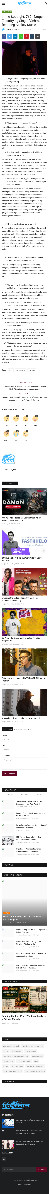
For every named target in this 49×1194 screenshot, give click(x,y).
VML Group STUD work (11, 1046)
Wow (25, 440)
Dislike (16, 425)
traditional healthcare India (35, 1071)
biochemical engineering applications (16, 1056)
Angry (6, 440)
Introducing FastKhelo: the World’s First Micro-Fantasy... (22, 559)
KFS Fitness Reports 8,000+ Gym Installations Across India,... (28, 838)
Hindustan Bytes (12, 29)
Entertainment (7, 12)
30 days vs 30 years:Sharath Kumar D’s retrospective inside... (31, 955)
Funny (35, 425)
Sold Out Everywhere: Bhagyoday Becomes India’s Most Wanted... (29, 802)
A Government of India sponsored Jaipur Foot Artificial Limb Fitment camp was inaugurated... (24, 387)
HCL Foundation (17, 1066)
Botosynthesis (37, 1056)
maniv (18, 830)
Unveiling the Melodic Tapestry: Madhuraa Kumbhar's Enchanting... (20, 599)
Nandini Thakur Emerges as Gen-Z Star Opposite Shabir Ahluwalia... (30, 1143)
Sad (16, 440)
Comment (6, 755)
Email (4, 745)
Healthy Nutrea (8, 1061)
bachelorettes (16, 1051)
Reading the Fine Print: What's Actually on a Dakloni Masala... (24, 1018)
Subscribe (41, 1169)
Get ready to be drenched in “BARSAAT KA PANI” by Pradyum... (24, 679)
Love (25, 425)
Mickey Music (20, 370)
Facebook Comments (22, 729)
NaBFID (5, 1051)
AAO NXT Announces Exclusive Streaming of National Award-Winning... (21, 519)
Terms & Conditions (24, 1185)
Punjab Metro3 (6, 564)
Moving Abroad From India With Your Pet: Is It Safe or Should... (30, 966)
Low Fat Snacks (30, 1051)
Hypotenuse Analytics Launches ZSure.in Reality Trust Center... (28, 850)
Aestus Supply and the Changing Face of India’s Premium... (31, 931)
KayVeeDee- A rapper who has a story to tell (21, 718)
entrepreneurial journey (35, 1066)
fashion (5, 1066)
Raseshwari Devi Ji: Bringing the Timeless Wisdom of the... (28, 943)
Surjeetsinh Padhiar (24, 1061)
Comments (7, 729)
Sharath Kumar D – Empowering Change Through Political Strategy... (30, 1132)
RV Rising (5, 524)
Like (6, 425)
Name (4, 735)
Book (36, 1061)
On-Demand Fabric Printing (12, 1071)
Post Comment (9, 773)
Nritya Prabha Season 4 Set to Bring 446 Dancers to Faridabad (31, 826)
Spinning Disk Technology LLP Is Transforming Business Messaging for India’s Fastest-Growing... (24, 398)
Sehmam (32, 370)
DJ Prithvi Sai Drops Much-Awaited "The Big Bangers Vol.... (21, 639)
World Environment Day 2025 (32, 1046)
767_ (10, 370)
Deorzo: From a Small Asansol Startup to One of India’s (31, 814)
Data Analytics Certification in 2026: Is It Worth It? (30, 1121)
